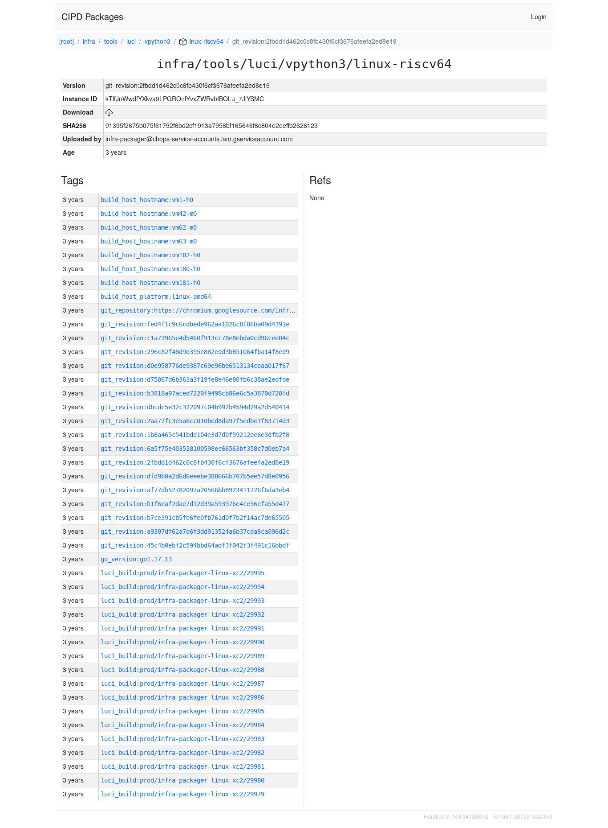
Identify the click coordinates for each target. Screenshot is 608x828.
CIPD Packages (92, 16)
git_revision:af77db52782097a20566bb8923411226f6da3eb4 (195, 490)
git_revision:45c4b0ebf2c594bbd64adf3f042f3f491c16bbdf (195, 545)
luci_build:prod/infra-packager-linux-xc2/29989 (182, 655)
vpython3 (157, 41)
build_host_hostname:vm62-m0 (149, 227)
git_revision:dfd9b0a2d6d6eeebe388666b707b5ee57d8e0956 (195, 476)
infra (89, 41)
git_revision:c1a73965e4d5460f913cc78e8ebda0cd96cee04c (195, 338)
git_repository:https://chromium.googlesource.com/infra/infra (207, 310)
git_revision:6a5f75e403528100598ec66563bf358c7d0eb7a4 (195, 448)
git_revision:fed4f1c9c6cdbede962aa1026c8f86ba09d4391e (195, 324)
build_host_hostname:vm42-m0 (149, 213)
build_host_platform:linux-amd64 (156, 296)
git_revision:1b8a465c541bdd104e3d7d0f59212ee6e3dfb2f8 (195, 434)
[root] (66, 41)
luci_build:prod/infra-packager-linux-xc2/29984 (182, 725)
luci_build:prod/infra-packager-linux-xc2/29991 (182, 628)
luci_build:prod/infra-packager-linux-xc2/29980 (182, 780)
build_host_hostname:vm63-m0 (149, 241)
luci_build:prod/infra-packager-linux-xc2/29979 (182, 794)
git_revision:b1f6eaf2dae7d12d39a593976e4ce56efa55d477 (195, 503)
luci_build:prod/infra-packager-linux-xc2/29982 (182, 752)
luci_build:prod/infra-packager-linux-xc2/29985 (182, 711)
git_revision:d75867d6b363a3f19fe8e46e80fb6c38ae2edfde (195, 379)
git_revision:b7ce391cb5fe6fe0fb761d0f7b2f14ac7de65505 (195, 517)
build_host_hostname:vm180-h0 (150, 268)
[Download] (109, 111)
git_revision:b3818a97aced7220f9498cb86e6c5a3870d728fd (195, 393)
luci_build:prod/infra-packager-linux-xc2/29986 (182, 697)
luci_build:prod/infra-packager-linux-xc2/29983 (182, 738)
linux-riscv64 (204, 41)
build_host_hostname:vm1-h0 (147, 199)
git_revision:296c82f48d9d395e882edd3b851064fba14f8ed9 (195, 351)
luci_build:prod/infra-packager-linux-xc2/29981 (182, 766)
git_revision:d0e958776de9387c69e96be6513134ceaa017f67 (195, 365)
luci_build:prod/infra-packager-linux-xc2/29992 (182, 614)
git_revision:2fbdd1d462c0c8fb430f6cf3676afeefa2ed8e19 (195, 462)
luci (131, 41)
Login (539, 16)
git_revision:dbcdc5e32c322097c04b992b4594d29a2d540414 (195, 407)
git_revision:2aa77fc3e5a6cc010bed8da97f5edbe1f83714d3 (195, 420)
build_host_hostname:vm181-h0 (150, 282)
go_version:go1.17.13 (136, 559)
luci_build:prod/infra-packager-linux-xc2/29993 (182, 600)
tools (111, 41)
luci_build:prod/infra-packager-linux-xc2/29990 (182, 642)
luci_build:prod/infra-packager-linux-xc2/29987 (182, 683)
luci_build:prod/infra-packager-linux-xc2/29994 (182, 586)
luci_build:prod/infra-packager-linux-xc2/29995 (182, 573)
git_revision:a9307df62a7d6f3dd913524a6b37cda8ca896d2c (195, 531)
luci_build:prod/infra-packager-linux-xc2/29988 (182, 669)
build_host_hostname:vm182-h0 (150, 255)
